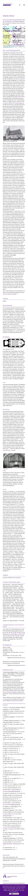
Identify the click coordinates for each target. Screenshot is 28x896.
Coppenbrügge (18, 103)
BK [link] (3, 238)
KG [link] (12, 264)
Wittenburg (9, 692)
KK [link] (3, 322)
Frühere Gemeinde (7, 19)
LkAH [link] (5, 724)
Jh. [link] (3, 66)
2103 (6, 635)
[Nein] (26, 890)
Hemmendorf (22, 96)
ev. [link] (8, 167)
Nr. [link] (5, 629)
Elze (21, 111)
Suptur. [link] (22, 317)
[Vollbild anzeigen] (23, 33)
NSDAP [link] (4, 237)
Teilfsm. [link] (7, 77)
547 (5, 632)
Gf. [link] (6, 64)
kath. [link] (20, 191)
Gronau (13, 104)
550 (18, 632)
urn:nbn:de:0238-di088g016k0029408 (11, 804)
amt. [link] (14, 187)
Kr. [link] (8, 109)
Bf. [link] (5, 78)
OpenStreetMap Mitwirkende (12, 45)
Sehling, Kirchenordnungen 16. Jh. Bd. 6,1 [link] (13, 728)
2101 (18, 634)
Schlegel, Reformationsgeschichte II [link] (13, 774)
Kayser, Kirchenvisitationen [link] (10, 731)
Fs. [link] (22, 201)
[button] (14, 35)
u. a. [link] (18, 80)
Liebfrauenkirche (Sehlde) (17, 700)
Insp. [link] (19, 314)
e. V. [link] (10, 682)
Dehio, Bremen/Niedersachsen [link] (11, 672)
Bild (13, 607)
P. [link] (3, 187)
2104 (11, 635)
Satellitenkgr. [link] (12, 95)
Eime (13, 188)
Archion (23, 657)
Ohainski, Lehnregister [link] (9, 716)
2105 (16, 635)
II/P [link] (6, 480)
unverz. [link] (11, 724)
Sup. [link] (14, 112)
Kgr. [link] (11, 101)
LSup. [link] (6, 250)
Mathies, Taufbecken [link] (9, 810)
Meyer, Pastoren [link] (13, 620)
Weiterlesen (15, 893)
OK (10, 893)
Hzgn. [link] (11, 162)
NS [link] (9, 230)
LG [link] (6, 491)
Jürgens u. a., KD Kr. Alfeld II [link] (11, 806)
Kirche (4, 700)
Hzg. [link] (23, 67)
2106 (21, 635)
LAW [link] (5, 737)
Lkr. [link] (24, 109)
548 (9, 632)
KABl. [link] (6, 757)
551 (22, 632)
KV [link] (12, 221)
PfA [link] (8, 640)
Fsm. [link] (4, 87)
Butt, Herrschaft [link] (9, 729)
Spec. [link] (14, 742)
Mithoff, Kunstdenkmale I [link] (10, 838)
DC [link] (19, 237)
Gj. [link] (19, 502)
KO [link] (18, 23)
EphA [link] (17, 637)
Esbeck (19, 268)
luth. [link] (5, 162)
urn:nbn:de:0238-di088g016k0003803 (11, 791)
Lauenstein (14, 67)
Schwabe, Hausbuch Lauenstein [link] (11, 720)
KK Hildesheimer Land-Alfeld (11, 21)
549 (14, 632)
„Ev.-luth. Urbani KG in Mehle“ (9, 294)
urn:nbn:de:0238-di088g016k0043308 (11, 827)
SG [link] (14, 518)
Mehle (14, 264)
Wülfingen (14, 692)
